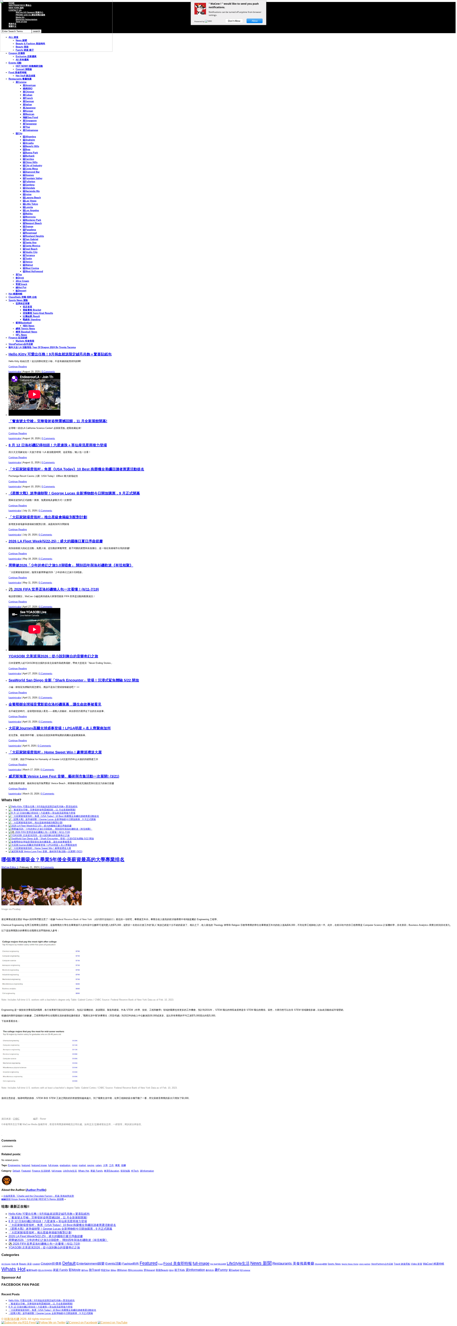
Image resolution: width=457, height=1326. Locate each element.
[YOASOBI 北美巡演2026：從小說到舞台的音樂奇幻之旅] (39, 835)
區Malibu (28, 213)
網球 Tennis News (25, 328)
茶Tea (19, 274)
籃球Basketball (24, 322)
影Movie (75, 1270)
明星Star (105, 1270)
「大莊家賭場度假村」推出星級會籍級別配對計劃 (48, 517)
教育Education (111, 1170)
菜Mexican (28, 114)
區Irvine (27, 194)
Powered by (199, 21)
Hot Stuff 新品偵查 (25, 75)
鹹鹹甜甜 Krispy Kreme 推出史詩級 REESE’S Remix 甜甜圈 (32, 1199)
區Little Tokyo (30, 204)
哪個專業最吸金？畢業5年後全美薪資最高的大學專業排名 (63, 859)
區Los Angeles (31, 210)
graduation (65, 1165)
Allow (255, 20)
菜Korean (28, 111)
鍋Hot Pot (21, 287)
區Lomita (28, 207)
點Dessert (21, 290)
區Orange (28, 226)
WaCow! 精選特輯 (433, 1263)
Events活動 (113, 1263)
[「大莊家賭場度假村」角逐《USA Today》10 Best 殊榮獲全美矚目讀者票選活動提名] (54, 816)
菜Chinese (28, 91)
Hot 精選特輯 (15, 294)
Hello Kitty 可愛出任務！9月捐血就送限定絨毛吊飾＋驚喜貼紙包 (60, 354)
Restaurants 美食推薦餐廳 (293, 1263)
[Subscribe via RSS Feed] (18, 1322)
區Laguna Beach (32, 197)
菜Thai (26, 127)
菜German (28, 101)
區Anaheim (29, 140)
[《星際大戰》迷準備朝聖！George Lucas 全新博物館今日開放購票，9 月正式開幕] (52, 819)
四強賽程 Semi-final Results (38, 313)
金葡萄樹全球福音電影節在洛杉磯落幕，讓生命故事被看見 (55, 704)
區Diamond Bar (31, 172)
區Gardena (28, 184)
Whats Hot (83, 1170)
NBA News (28, 325)
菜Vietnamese (30, 130)
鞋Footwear (245, 1270)
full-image (53, 1165)
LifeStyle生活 (70, 1170)
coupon (36, 1264)
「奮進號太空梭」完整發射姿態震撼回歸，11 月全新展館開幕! (58, 421)
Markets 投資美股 (25, 341)
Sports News (334, 1264)
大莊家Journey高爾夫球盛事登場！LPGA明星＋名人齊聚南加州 (60, 728)
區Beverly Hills (31, 146)
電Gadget (233, 1270)
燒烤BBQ (27, 88)
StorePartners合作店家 (21, 344)
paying (90, 1165)
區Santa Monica (31, 245)
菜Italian (27, 104)
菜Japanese (29, 107)
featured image (39, 1165)
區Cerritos (28, 159)
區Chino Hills (30, 162)
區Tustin (27, 258)
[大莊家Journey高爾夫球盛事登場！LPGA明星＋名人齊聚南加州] (43, 845)
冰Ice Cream (22, 281)
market (82, 1165)
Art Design (6, 1264)
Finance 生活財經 (18, 337)
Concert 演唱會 (24, 69)
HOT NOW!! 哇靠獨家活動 (29, 66)
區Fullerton (29, 181)
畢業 (117, 1165)
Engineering (14, 1165)
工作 (111, 1165)
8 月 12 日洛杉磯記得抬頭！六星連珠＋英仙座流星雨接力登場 (58, 445)
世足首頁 (27, 306)
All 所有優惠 (22, 59)
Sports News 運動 (18, 300)
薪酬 (123, 1165)
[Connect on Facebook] (81, 1322)
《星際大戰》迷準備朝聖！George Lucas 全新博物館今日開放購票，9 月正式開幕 (74, 493)
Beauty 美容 (25, 1264)
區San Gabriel (30, 239)
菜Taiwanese (30, 123)
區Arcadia (28, 143)
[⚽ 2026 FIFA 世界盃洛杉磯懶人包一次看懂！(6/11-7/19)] (39, 832)
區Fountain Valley (32, 178)
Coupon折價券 (51, 1263)
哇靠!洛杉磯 (11, 1318)
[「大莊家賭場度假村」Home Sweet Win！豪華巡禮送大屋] (40, 848)
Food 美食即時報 (18, 72)
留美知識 (125, 1170)
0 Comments (48, 371)
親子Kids (179, 1269)
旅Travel (94, 1270)
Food (160, 1264)
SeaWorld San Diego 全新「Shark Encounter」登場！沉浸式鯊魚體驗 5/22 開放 (74, 680)
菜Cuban (27, 95)
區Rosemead (30, 233)
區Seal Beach (30, 249)
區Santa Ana (29, 242)
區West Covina (31, 268)
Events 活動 (15, 62)
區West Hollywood (33, 271)
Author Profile (35, 1189)
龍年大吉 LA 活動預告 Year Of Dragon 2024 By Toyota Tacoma (42, 347)
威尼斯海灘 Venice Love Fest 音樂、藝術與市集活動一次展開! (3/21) (64, 776)
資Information (147, 1170)
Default (16, 1170)
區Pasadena (29, 229)
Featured (26, 1170)
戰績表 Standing (32, 319)
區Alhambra (29, 136)
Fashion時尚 (130, 1263)
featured (26, 1165)
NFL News (21, 335)
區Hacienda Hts (31, 191)
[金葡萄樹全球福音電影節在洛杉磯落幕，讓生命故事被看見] (40, 841)
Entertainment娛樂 (90, 1263)
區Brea (26, 149)
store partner (364, 1264)
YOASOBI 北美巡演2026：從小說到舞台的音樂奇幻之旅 (53, 656)
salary (99, 1165)
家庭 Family (97, 1170)
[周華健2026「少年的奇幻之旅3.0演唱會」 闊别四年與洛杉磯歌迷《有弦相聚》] (50, 829)
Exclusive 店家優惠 (26, 56)
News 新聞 (261, 1263)
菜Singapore (30, 120)
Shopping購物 (321, 1264)
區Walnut (28, 265)
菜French (28, 98)
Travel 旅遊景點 (402, 1264)
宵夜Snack (21, 284)
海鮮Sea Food (30, 117)
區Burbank (28, 156)
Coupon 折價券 (17, 53)
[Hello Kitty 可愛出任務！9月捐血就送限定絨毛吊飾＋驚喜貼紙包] (43, 806)
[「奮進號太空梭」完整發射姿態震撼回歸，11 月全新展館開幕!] (42, 809)
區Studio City (30, 252)
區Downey (28, 175)
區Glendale (29, 188)
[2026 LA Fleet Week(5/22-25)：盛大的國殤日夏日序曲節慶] (40, 825)
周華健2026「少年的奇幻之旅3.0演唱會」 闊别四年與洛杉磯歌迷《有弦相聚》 (71, 565)
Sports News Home (350, 1264)
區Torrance (29, 255)
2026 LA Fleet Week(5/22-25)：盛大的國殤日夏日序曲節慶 (56, 541)
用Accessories (135, 1270)
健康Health (31, 1270)
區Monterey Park (32, 220)
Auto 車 (14, 1264)
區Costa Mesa (30, 168)
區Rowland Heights (33, 236)
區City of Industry (32, 165)
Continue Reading (18, 366)
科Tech (135, 1170)
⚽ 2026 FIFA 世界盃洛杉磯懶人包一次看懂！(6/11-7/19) (54, 589)
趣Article (210, 1270)
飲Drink (20, 277)
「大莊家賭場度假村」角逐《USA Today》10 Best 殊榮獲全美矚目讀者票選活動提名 (76, 469)
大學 (105, 1165)
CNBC (16, 1118)
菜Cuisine (21, 82)
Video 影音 (416, 1264)
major (74, 1165)
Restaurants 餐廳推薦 (20, 79)
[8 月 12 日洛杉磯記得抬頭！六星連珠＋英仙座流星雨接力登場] (42, 813)
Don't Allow (234, 20)
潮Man (113, 1270)
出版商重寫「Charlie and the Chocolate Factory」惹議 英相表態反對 (38, 1196)
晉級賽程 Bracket (32, 310)
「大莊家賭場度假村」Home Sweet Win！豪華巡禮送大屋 (55, 752)
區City (19, 133)
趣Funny (221, 1270)
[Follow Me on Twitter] (51, 1322)
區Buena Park (30, 152)
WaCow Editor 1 (9, 867)
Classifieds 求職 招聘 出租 (23, 297)
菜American (29, 85)
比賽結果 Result (31, 316)
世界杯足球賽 (23, 303)
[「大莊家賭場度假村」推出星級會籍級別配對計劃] (35, 822)
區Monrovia (29, 217)
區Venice (27, 261)
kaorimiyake (15, 371)
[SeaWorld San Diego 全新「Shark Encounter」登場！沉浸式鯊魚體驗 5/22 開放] (51, 838)
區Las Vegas (29, 200)
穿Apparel (149, 1270)
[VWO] (208, 21)
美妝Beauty (162, 1270)
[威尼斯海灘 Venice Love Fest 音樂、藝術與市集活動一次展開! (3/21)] (45, 851)
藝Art (171, 1270)
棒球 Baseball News (26, 331)
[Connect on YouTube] (112, 1322)
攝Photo (84, 1270)
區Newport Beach (32, 223)
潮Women (122, 1270)
